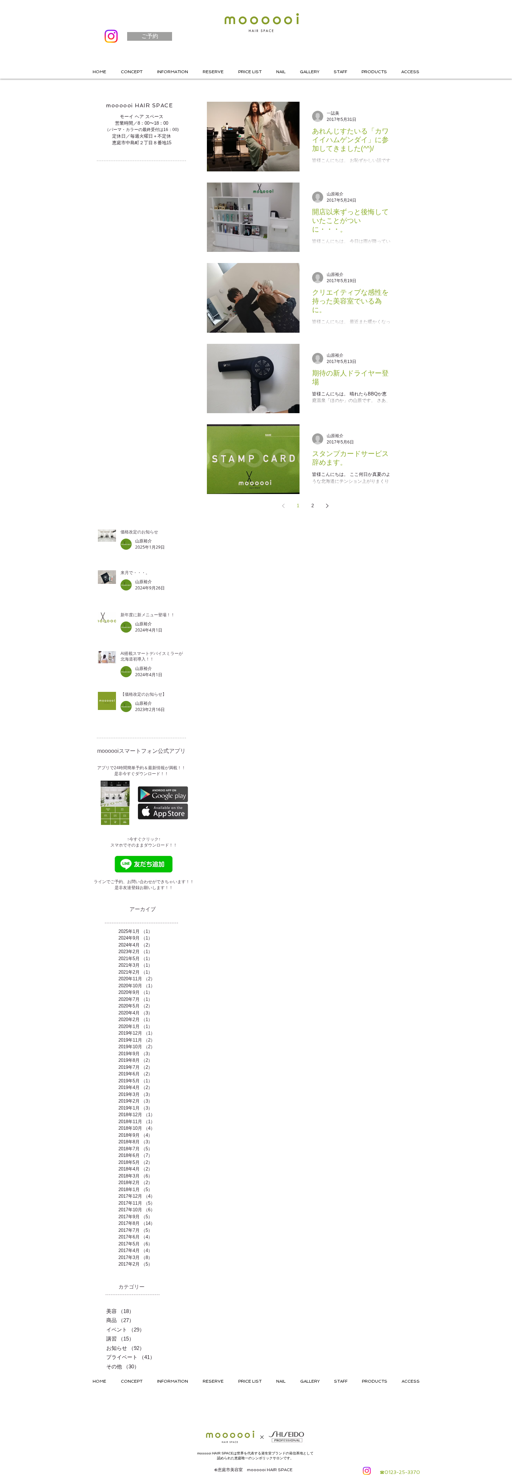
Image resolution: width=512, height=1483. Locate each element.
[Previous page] (283, 506)
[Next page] (327, 506)
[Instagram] (111, 36)
